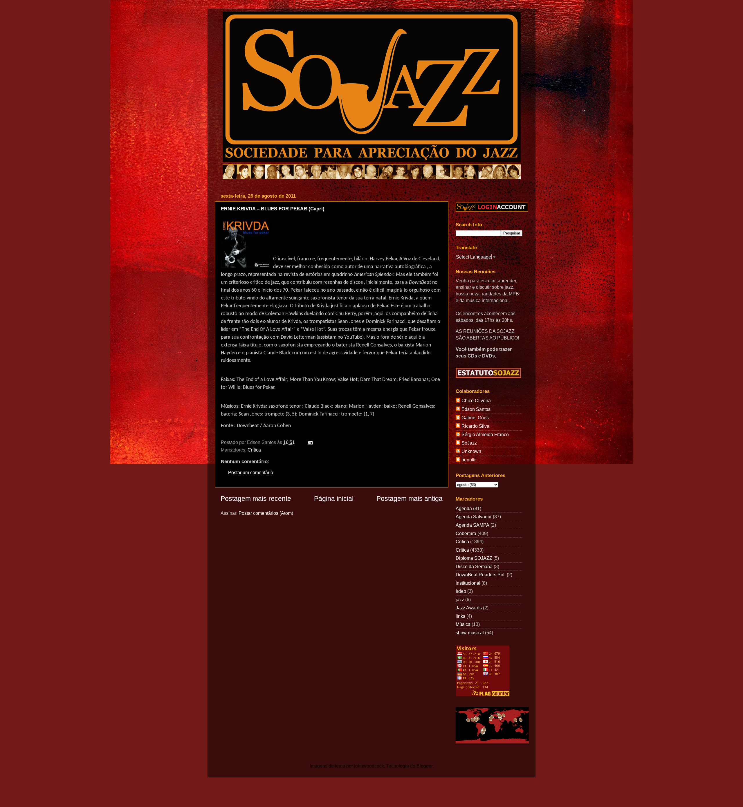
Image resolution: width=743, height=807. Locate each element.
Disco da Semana (474, 566)
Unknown (471, 451)
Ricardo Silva (475, 426)
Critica (462, 541)
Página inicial (334, 498)
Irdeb (461, 591)
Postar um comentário (250, 472)
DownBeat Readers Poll (481, 574)
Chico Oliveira (476, 400)
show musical (470, 632)
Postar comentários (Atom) (266, 513)
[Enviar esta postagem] (309, 442)
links (460, 616)
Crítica (254, 449)
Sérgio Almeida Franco (485, 434)
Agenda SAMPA (472, 525)
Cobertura (466, 533)
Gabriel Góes (475, 417)
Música (463, 624)
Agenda (464, 508)
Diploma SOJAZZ (474, 558)
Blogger (424, 765)
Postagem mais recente (256, 498)
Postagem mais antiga (409, 498)
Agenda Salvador (474, 516)
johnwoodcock (369, 765)
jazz (460, 599)
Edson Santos (475, 409)
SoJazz (469, 442)
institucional (468, 583)
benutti (468, 459)
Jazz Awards (469, 607)
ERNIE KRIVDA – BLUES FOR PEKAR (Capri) (272, 209)
